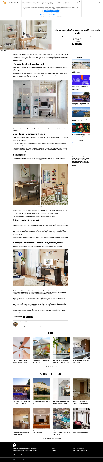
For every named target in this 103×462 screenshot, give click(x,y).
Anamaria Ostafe (77, 39)
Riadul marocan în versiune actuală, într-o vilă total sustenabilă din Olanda (80, 104)
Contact (54, 450)
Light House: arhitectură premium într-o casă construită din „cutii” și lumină (61, 402)
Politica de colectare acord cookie (79, 450)
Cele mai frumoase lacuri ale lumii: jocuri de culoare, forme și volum (80, 119)
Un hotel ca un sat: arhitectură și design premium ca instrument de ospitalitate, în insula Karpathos (61, 432)
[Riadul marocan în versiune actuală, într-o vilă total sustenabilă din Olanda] (81, 97)
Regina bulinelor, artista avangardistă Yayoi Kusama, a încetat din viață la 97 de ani (81, 135)
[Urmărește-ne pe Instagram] (18, 454)
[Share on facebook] (73, 44)
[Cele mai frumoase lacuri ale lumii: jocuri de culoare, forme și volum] (81, 112)
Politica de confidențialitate (58, 14)
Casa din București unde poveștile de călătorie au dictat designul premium (80, 431)
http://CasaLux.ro (77, 41)
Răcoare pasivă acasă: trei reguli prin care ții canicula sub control (41, 361)
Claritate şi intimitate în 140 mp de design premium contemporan (41, 431)
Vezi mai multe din (51, 366)
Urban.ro (81, 140)
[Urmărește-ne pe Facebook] (14, 454)
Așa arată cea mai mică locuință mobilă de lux (41, 402)
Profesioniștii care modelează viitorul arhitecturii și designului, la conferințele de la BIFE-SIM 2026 (81, 88)
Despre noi (54, 448)
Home (76, 27)
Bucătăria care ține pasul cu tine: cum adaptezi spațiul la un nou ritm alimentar (61, 361)
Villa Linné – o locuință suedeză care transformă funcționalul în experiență (80, 402)
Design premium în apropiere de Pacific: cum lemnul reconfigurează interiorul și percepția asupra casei (21, 432)
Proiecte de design (52, 374)
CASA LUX (14, 445)
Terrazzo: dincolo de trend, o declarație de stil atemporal (81, 361)
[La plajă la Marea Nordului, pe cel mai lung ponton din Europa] (81, 64)
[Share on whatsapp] (78, 44)
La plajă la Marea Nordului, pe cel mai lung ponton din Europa (80, 71)
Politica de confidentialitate (78, 448)
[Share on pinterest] (76, 44)
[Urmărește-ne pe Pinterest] (21, 454)
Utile (79, 27)
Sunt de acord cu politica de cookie (51, 10)
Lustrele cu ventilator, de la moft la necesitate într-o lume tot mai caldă (20, 361)
